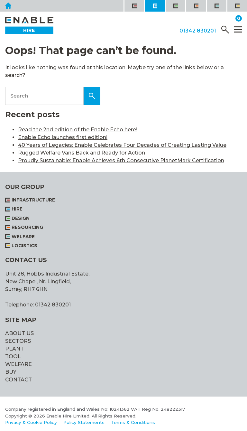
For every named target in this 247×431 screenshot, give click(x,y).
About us (19, 333)
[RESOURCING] (195, 6)
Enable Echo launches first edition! (62, 137)
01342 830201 (197, 30)
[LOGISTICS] (236, 6)
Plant (14, 349)
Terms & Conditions (133, 422)
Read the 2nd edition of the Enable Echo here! (77, 129)
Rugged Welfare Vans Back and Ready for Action (81, 153)
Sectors (18, 341)
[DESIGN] (175, 6)
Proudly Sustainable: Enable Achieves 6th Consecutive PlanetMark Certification (121, 160)
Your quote (218, 18)
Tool (13, 356)
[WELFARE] (216, 6)
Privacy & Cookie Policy (31, 422)
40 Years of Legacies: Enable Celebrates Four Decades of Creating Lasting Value (122, 145)
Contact (18, 380)
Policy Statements (84, 422)
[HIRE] (154, 6)
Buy (10, 372)
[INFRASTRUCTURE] (134, 6)
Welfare (18, 364)
